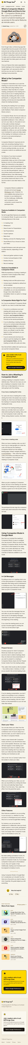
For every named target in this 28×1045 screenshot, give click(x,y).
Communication (10, 6)
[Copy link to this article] (25, 26)
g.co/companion (6, 453)
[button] (14, 429)
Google (18, 6)
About (3, 1042)
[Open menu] (21, 2)
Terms (19, 1042)
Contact (8, 1042)
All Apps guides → (21, 904)
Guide (23, 6)
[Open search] (24, 2)
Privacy (14, 1042)
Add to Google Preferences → (15, 367)
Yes (12, 894)
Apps (3, 6)
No (18, 894)
